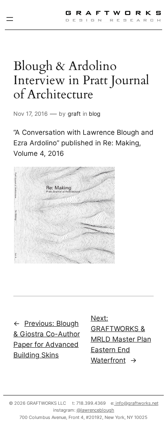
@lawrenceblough (95, 410)
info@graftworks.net (136, 403)
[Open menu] (10, 19)
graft (74, 113)
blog (95, 113)
